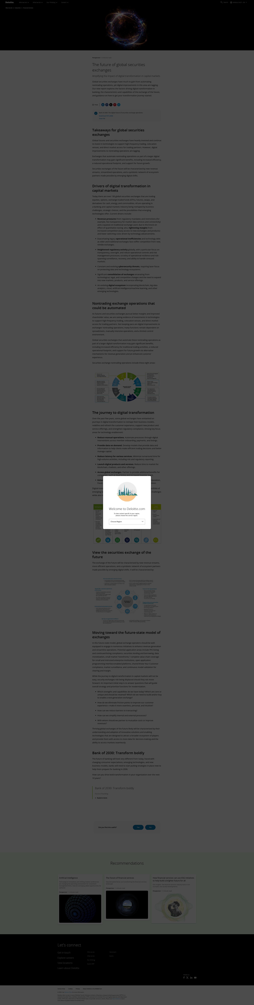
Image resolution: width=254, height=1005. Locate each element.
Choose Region (116, 521)
